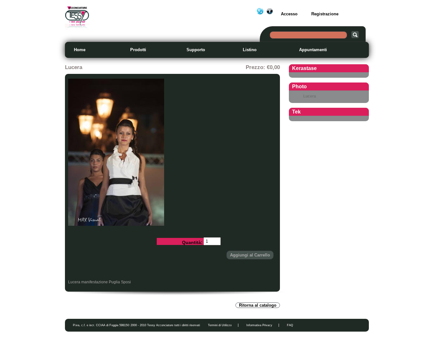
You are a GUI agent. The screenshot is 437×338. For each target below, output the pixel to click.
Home (79, 49)
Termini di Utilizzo (220, 325)
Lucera (309, 96)
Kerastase (304, 68)
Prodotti (138, 49)
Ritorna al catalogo (257, 305)
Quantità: (192, 242)
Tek (296, 111)
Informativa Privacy (259, 325)
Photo (299, 86)
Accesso (289, 14)
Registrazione (324, 14)
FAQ (290, 325)
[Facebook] (269, 11)
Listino (250, 49)
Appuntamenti (313, 49)
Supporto (196, 49)
